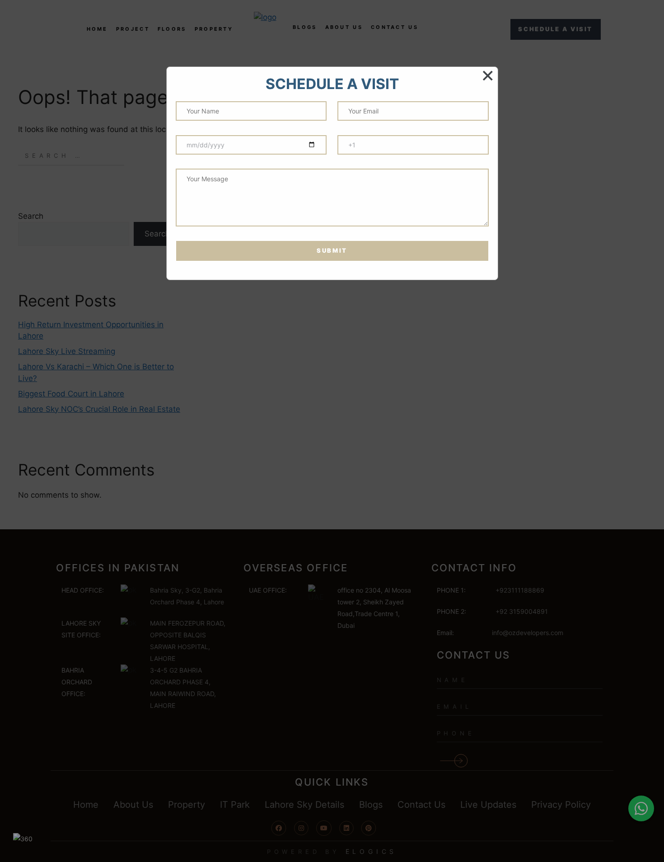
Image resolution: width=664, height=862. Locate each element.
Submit (332, 250)
